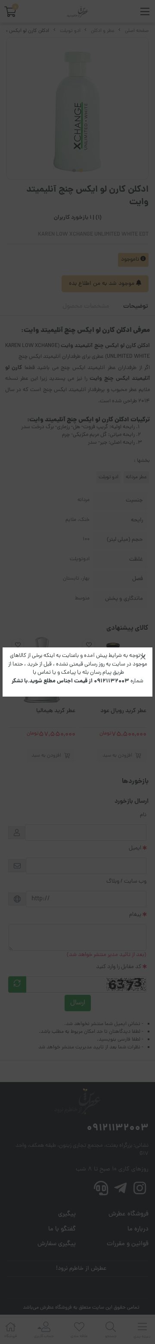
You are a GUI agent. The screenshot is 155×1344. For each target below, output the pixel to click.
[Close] (142, 656)
